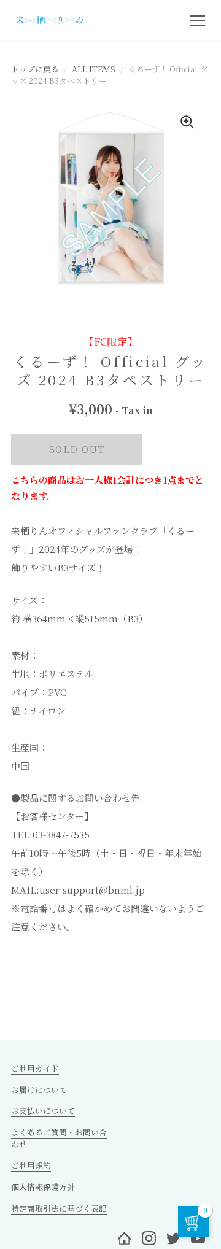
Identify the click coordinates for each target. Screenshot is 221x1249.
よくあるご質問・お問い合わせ (59, 1138)
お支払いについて (43, 1110)
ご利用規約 (31, 1165)
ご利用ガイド (35, 1068)
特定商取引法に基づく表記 (59, 1208)
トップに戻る (35, 69)
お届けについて (39, 1090)
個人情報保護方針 (43, 1187)
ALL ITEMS (93, 69)
